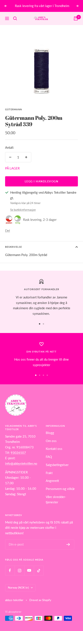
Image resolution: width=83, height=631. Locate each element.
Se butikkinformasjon (23, 209)
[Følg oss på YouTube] (29, 570)
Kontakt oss (54, 449)
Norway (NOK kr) (18, 587)
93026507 (18, 453)
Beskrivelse (13, 246)
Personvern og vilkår (60, 489)
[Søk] (15, 18)
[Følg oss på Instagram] (19, 570)
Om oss (51, 441)
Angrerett (52, 481)
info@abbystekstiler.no (21, 463)
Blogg (50, 433)
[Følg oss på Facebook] (10, 570)
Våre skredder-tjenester (56, 499)
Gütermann (13, 109)
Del (7, 230)
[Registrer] (68, 544)
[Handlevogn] (76, 18)
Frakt (49, 473)
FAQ (49, 457)
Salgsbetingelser (57, 465)
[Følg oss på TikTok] (38, 570)
